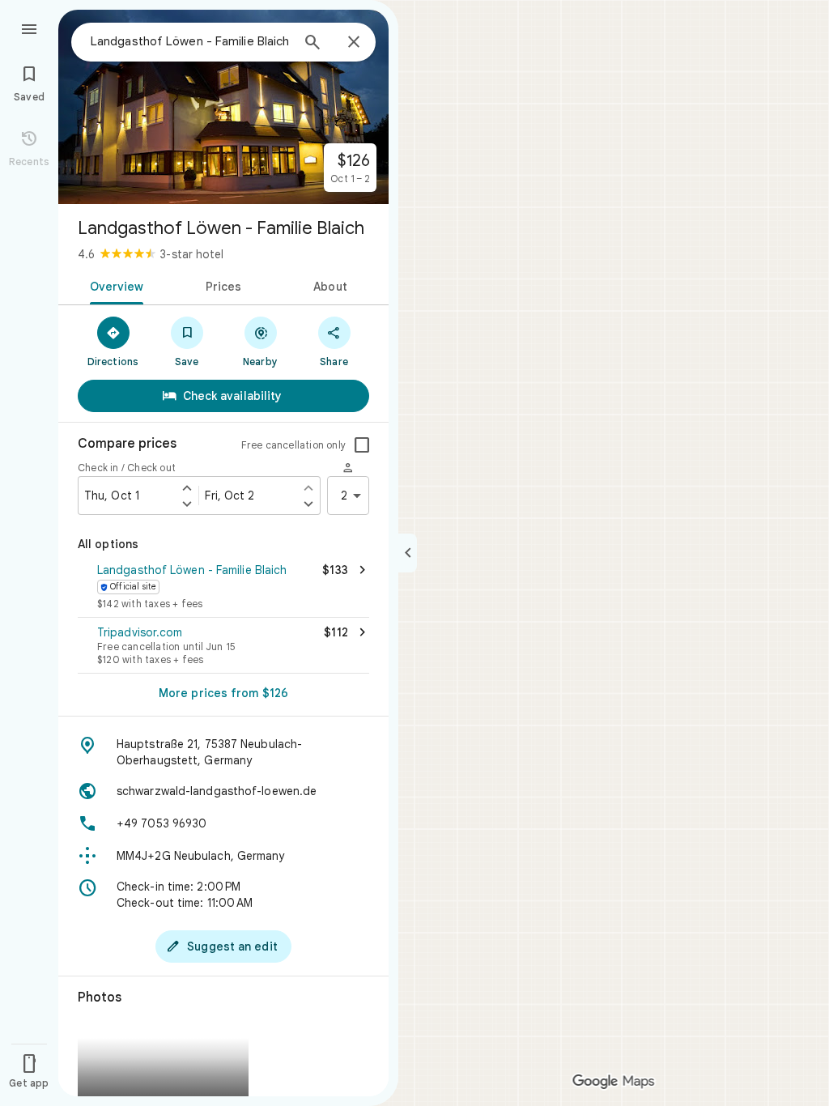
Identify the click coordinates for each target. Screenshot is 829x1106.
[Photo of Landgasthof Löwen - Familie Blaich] (223, 107)
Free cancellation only (293, 445)
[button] (223, 588)
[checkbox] (362, 445)
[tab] (114, 285)
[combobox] (190, 41)
